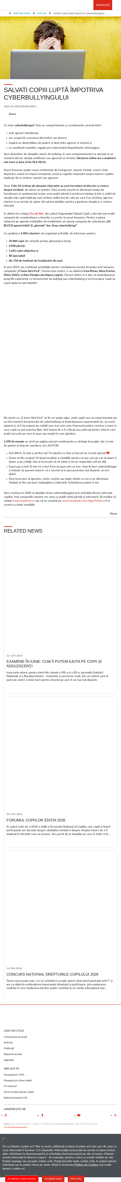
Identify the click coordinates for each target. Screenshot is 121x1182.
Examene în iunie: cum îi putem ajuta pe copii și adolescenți (54, 663)
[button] (116, 5)
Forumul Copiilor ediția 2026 (35, 820)
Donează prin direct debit (18, 1080)
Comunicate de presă (15, 1037)
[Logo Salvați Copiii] (60, 1016)
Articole (41, 13)
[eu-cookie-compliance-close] (4, 1139)
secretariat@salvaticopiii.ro (16, 1127)
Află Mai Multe (22, 13)
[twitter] (115, 1115)
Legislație (9, 1060)
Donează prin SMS (14, 1074)
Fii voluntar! (10, 1086)
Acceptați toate (53, 1178)
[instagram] (6, 1115)
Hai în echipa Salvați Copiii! (19, 1092)
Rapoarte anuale (13, 1054)
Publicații (9, 1048)
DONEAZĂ (103, 5)
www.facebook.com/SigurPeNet (82, 500)
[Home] (4, 13)
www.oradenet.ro (23, 500)
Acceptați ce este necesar (22, 1178)
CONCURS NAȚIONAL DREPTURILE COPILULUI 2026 (52, 974)
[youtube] (79, 1115)
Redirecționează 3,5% (15, 1098)
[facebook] (42, 1115)
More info (75, 1178)
